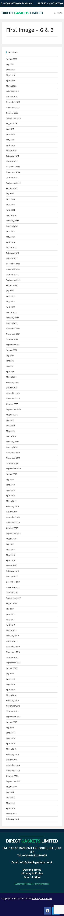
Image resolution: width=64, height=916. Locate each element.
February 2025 (12, 156)
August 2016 (11, 668)
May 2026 (10, 75)
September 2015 (13, 716)
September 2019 (13, 468)
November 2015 (13, 705)
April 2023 (10, 242)
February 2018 (12, 571)
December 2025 (13, 102)
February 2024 (12, 220)
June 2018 (10, 549)
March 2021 (11, 377)
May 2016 (10, 684)
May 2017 (10, 619)
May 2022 (10, 301)
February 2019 (12, 506)
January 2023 (11, 258)
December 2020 (13, 393)
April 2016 (10, 689)
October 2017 (12, 592)
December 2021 (13, 328)
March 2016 (11, 695)
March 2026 (11, 86)
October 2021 (12, 339)
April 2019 (10, 495)
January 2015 (11, 759)
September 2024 (13, 183)
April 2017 (10, 625)
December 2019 (13, 452)
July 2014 (10, 792)
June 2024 (10, 199)
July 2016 (10, 673)
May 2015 (10, 738)
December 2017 (13, 581)
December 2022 (13, 263)
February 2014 (12, 819)
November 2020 (13, 398)
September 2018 (13, 533)
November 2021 (13, 334)
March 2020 (11, 436)
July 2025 (10, 129)
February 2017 (12, 635)
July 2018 (10, 544)
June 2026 (10, 69)
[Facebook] (47, 911)
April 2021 (10, 371)
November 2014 (13, 770)
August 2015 (11, 722)
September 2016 (13, 662)
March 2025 (11, 150)
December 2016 (13, 646)
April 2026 (10, 80)
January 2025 (11, 161)
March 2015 (11, 749)
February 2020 (12, 441)
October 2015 (12, 711)
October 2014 (12, 776)
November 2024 (13, 172)
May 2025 (10, 139)
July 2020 (10, 420)
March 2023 (11, 247)
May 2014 (10, 803)
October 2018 (12, 528)
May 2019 (10, 490)
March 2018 (11, 565)
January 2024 (11, 226)
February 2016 (12, 700)
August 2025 (11, 123)
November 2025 (13, 107)
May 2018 (10, 555)
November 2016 (13, 652)
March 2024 (11, 215)
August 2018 (11, 538)
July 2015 (10, 727)
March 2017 (11, 630)
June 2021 (10, 360)
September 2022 (13, 280)
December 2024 (13, 166)
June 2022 (10, 296)
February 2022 (12, 317)
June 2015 (10, 732)
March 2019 (11, 501)
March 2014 (11, 813)
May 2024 (10, 204)
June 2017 (10, 614)
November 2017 (13, 587)
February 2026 (12, 91)
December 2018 (13, 517)
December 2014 (13, 765)
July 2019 (10, 479)
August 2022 (11, 285)
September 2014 (13, 781)
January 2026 (11, 96)
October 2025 (12, 113)
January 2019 (11, 511)
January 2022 (11, 323)
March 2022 (11, 312)
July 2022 (10, 290)
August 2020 (11, 414)
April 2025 (10, 145)
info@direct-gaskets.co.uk (35, 862)
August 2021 (11, 350)
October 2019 (12, 463)
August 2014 (11, 786)
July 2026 (10, 64)
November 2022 (13, 269)
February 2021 (12, 382)
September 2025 (13, 118)
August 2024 (11, 188)
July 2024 (10, 193)
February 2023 (12, 253)
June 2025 (10, 134)
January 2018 (11, 576)
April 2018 (10, 560)
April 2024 (10, 210)
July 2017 (10, 608)
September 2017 (13, 598)
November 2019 (13, 458)
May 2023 (10, 236)
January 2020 (11, 447)
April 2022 (10, 307)
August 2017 (11, 603)
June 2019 (10, 484)
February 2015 (12, 754)
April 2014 (10, 808)
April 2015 (10, 743)
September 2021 (13, 344)
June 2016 (10, 679)
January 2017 (11, 641)
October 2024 (12, 177)
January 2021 (11, 387)
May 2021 (10, 366)
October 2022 (12, 274)
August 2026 (11, 59)
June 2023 (10, 231)
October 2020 (12, 404)
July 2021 (10, 355)
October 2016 (12, 657)
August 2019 (11, 474)
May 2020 (10, 431)
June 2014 (10, 797)
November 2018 (13, 522)
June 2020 (10, 425)
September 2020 (13, 409)
